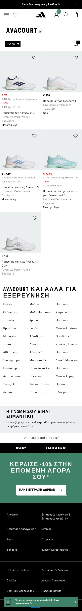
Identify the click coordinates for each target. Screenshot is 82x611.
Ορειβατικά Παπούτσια (63, 337)
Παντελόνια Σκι (39, 368)
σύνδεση (21, 448)
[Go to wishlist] (16, 14)
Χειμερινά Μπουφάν (62, 313)
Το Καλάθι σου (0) (55, 448)
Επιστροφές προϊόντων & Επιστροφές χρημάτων (55, 516)
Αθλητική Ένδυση (35, 353)
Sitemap (46, 529)
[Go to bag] (75, 14)
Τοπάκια (9, 344)
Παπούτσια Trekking (63, 321)
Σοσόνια (34, 328)
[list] (34, 44)
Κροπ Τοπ (9, 328)
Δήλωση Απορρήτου (53, 580)
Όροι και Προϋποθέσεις (21, 591)
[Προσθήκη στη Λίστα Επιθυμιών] (34, 58)
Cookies (12, 580)
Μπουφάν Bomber (9, 337)
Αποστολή (13, 514)
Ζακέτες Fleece (66, 344)
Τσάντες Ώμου (39, 384)
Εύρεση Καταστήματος (54, 549)
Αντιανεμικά (11, 376)
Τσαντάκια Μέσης (10, 321)
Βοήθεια (12, 549)
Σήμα (10, 539)
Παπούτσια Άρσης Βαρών (65, 353)
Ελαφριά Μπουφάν (62, 393)
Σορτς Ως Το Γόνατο (11, 385)
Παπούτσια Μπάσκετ (63, 369)
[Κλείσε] (8, 601)
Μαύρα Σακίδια (66, 328)
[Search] (66, 14)
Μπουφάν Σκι (38, 360)
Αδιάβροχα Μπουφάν (36, 337)
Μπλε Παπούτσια (41, 312)
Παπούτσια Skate (63, 305)
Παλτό (7, 304)
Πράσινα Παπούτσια (63, 385)
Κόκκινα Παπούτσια (36, 377)
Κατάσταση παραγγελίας (21, 529)
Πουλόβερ (10, 368)
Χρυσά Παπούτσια (36, 321)
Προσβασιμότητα (51, 591)
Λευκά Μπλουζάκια (11, 393)
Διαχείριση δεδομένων (54, 570)
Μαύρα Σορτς (65, 376)
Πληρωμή (47, 539)
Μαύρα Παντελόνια (37, 305)
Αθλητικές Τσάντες (10, 353)
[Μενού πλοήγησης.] (6, 14)
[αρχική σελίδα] (41, 16)
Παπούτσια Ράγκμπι (36, 393)
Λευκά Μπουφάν (67, 360)
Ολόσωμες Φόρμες (10, 313)
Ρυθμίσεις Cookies (18, 570)
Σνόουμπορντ (11, 360)
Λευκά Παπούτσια (36, 345)
